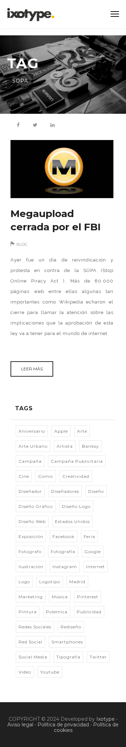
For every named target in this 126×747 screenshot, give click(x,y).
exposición (31, 536)
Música (60, 596)
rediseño (71, 626)
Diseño (96, 491)
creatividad (75, 476)
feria (89, 536)
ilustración (31, 566)
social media (33, 656)
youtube (49, 672)
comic (45, 476)
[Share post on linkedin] (52, 125)
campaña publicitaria (77, 461)
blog (21, 244)
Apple (61, 431)
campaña (30, 461)
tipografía (68, 656)
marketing (31, 596)
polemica (57, 611)
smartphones (67, 641)
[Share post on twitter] (35, 125)
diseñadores (65, 491)
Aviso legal (20, 724)
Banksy (90, 446)
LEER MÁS (32, 368)
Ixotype (105, 719)
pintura (28, 611)
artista (65, 446)
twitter (98, 656)
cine (24, 476)
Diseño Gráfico (36, 506)
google (92, 551)
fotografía (63, 551)
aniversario (32, 431)
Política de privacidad (63, 724)
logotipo (49, 581)
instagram (64, 566)
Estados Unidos (72, 521)
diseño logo (76, 506)
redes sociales (35, 626)
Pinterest (87, 596)
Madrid (77, 581)
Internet (95, 566)
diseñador (30, 491)
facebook (63, 536)
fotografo (30, 551)
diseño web (32, 521)
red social (30, 641)
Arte (82, 431)
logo (24, 581)
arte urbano (33, 446)
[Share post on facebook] (18, 125)
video (25, 672)
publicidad (89, 611)
